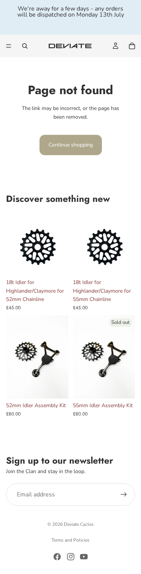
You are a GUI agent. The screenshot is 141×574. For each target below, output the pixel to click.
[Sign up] (124, 494)
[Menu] (8, 46)
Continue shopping (71, 144)
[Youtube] (83, 556)
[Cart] (132, 46)
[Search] (25, 46)
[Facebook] (57, 556)
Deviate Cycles (79, 524)
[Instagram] (70, 556)
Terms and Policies (70, 540)
